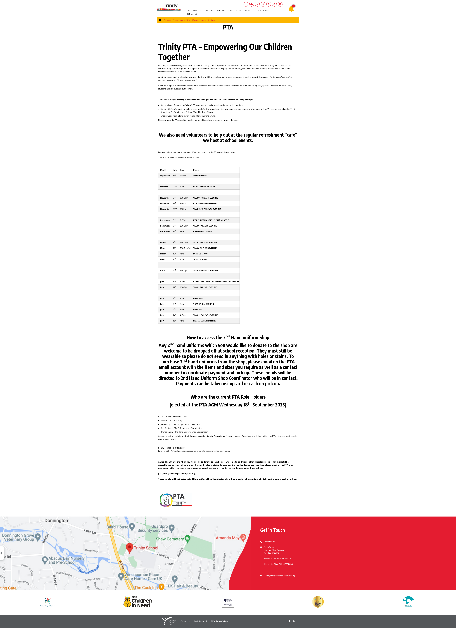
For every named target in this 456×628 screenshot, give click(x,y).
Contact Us (185, 621)
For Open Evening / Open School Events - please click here (189, 20)
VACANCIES (249, 11)
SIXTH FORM (220, 11)
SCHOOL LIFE (208, 11)
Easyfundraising (178, 109)
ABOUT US (197, 11)
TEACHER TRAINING (263, 11)
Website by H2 (200, 621)
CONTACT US (192, 14)
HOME (188, 11)
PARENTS (238, 11)
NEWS (230, 11)
